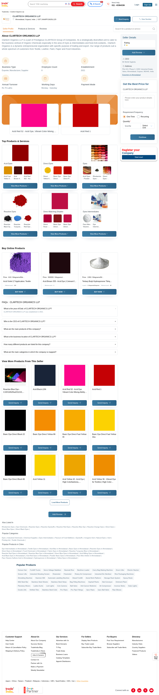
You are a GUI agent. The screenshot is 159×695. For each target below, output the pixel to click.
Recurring (145, 117)
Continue (142, 137)
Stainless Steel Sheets (39, 582)
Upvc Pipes (90, 590)
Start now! (139, 157)
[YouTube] (151, 690)
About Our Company (38, 640)
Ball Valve (73, 586)
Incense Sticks (119, 586)
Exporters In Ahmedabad (131, 75)
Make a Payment (37, 667)
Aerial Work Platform (93, 578)
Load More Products (60, 502)
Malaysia (36, 681)
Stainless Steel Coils (49, 590)
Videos (134, 654)
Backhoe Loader (83, 570)
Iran (73, 681)
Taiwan (20, 681)
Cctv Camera (62, 586)
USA (68, 681)
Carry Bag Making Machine (103, 570)
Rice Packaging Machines (124, 574)
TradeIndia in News (38, 651)
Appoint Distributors (63, 661)
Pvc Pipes (64, 590)
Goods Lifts (22, 590)
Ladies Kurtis (38, 586)
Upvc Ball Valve (103, 590)
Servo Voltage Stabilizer (52, 570)
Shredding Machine (25, 578)
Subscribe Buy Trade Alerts (91, 647)
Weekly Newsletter (37, 670)
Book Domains (61, 644)
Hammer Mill (40, 578)
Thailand (28, 681)
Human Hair (22, 570)
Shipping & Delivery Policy (15, 651)
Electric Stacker (133, 570)
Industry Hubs (137, 644)
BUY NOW (19, 292)
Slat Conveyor (107, 582)
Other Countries (82, 681)
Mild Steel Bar (23, 582)
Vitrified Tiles (34, 590)
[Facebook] (133, 690)
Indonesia (45, 681)
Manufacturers (137, 640)
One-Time (131, 117)
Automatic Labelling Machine (58, 578)
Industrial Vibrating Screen (39, 574)
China (14, 681)
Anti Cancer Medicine (88, 586)
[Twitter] (145, 690)
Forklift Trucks (35, 570)
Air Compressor (105, 586)
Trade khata (60, 651)
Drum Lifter (120, 570)
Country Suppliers (138, 647)
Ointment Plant (121, 582)
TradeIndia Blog (36, 647)
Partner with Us (36, 663)
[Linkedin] (139, 690)
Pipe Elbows (116, 590)
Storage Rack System (112, 578)
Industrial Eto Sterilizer (103, 574)
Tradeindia (5, 12)
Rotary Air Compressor (83, 574)
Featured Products (139, 651)
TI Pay (58, 647)
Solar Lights (132, 586)
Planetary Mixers (24, 586)
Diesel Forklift (78, 578)
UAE (52, 681)
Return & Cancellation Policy (15, 647)
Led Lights (50, 586)
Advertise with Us (62, 640)
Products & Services (26, 29)
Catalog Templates (63, 658)
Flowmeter (68, 574)
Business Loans (62, 654)
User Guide (9, 644)
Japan (7, 681)
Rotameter (57, 574)
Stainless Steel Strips (59, 582)
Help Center (9, 640)
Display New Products (89, 640)
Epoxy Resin (128, 578)
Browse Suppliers (113, 644)
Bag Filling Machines (77, 582)
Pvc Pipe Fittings (77, 590)
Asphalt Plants (93, 582)
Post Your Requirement (115, 640)
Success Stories (37, 644)
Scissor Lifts (22, 574)
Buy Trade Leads (87, 644)
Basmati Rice (69, 570)
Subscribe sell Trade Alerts (116, 647)
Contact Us (35, 660)
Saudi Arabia (60, 681)
